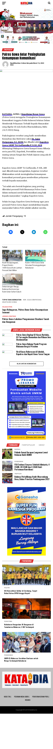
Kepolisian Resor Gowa (33, 114)
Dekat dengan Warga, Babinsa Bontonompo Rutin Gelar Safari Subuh (11, 289)
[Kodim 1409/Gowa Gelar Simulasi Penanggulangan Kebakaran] (35, 255)
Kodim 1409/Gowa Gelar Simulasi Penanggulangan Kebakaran (35, 265)
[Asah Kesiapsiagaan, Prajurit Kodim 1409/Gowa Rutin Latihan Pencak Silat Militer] (12, 255)
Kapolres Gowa (10, 302)
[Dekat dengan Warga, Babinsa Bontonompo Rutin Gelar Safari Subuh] (12, 279)
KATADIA (7, 114)
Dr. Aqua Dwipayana (32, 300)
